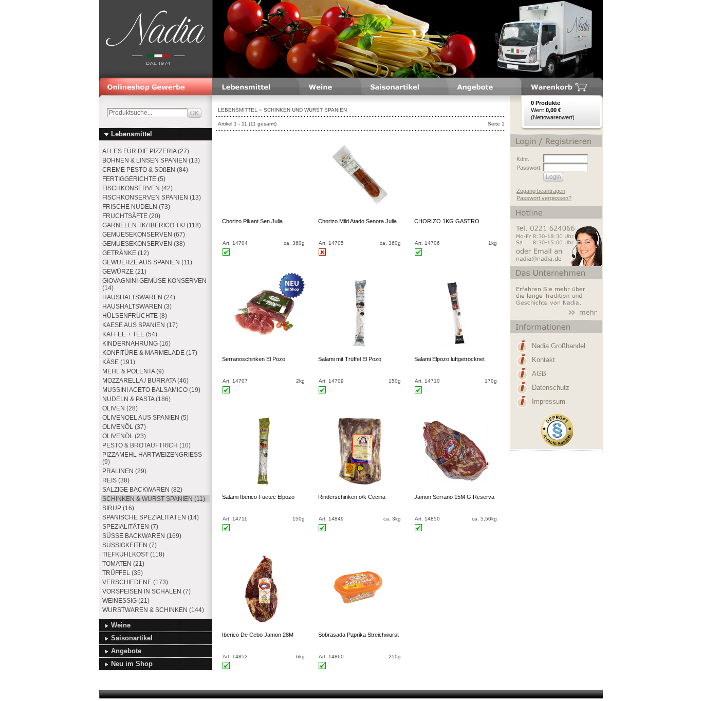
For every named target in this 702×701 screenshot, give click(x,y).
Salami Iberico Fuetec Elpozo (258, 497)
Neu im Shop (132, 664)
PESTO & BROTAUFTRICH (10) (146, 445)
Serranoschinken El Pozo (253, 359)
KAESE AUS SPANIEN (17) (140, 325)
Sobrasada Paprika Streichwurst (358, 635)
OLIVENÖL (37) (124, 426)
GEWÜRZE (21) (124, 271)
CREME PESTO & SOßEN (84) (145, 169)
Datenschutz (550, 387)
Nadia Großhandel (558, 346)
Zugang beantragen (540, 191)
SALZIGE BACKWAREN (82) (142, 489)
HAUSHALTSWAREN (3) (137, 306)
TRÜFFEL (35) (122, 573)
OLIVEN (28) (120, 408)
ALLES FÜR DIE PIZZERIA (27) (145, 151)
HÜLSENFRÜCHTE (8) (134, 315)
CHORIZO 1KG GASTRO (446, 221)
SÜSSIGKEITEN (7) (129, 545)
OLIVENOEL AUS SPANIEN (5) (145, 417)
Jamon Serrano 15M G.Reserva (454, 497)
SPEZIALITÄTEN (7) (130, 526)
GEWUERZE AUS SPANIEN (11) (147, 262)
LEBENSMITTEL (237, 110)
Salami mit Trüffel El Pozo (349, 359)
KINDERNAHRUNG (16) (136, 343)
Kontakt (543, 360)
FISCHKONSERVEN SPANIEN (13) (151, 197)
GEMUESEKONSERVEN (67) (143, 234)
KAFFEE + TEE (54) (129, 334)
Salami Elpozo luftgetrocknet (449, 359)
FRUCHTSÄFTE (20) (131, 216)
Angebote (126, 651)
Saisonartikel (132, 638)
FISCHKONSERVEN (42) (137, 188)
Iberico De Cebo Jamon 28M (257, 635)
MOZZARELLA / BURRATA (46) (145, 380)
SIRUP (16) (118, 508)
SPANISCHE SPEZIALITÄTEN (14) (150, 517)
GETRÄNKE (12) (125, 253)
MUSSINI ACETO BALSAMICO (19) (151, 389)
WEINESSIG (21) (126, 600)
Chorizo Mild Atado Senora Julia (357, 221)
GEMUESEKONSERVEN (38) (143, 243)
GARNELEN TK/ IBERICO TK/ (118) (151, 225)
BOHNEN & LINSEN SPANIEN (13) (151, 160)
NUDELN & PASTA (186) (136, 399)
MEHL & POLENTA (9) (133, 371)
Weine (121, 625)
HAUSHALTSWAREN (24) (138, 297)
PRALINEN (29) (124, 471)
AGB (539, 374)
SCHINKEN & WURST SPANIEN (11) (153, 498)
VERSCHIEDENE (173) (135, 582)
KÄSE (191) (118, 362)
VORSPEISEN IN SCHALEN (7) (146, 591)
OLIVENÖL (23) (124, 436)
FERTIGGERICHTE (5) (133, 179)
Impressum (548, 401)
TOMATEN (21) (123, 563)
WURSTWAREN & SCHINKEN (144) (153, 610)
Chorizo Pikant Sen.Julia (252, 221)
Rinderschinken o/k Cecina (351, 497)
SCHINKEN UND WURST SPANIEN (305, 110)
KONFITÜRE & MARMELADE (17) (149, 352)
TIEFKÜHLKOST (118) (133, 554)
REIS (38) (116, 480)
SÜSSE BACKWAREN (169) (141, 536)
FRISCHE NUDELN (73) (136, 206)
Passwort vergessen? (543, 198)
